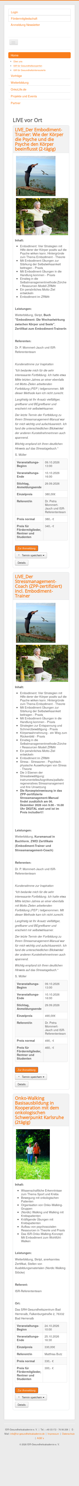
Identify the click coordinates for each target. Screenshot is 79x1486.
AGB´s (40, 1438)
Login (14, 12)
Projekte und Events (24, 96)
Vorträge (16, 75)
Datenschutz (68, 1433)
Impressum (53, 1433)
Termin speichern (32, 555)
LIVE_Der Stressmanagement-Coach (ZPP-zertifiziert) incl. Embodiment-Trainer (38, 586)
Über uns (17, 61)
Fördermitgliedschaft (24, 18)
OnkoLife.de (18, 89)
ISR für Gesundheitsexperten (27, 65)
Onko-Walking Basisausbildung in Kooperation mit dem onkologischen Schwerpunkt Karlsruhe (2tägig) (39, 1110)
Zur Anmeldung (26, 548)
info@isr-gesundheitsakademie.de (27, 1433)
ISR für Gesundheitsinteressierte (29, 70)
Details (22, 562)
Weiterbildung (20, 82)
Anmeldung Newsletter (25, 24)
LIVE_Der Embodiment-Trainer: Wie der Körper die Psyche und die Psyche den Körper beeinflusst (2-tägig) (39, 139)
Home (14, 55)
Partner (15, 103)
